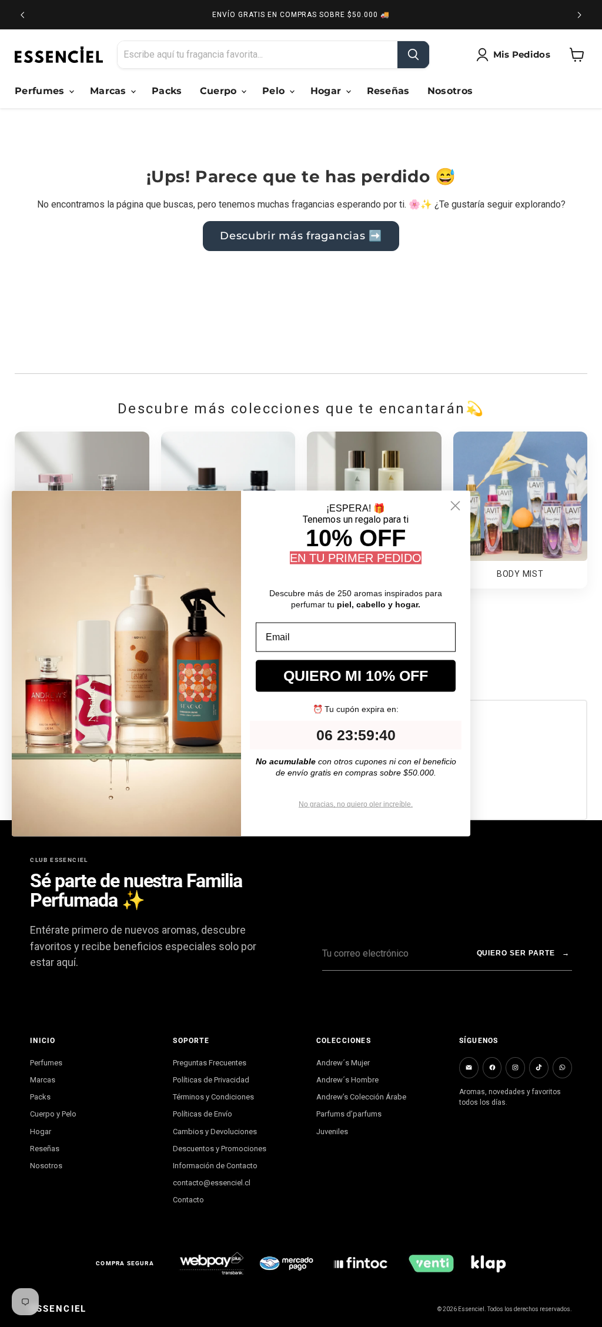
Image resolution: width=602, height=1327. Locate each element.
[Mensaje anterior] (22, 14)
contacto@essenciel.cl (211, 1182)
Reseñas (388, 90)
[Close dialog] (455, 505)
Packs (167, 90)
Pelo (275, 90)
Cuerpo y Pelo (53, 1113)
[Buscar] (413, 54)
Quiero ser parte (523, 953)
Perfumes (41, 90)
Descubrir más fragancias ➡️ (301, 235)
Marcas (109, 90)
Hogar (327, 90)
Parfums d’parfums (349, 1113)
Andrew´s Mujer (343, 1062)
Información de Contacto (215, 1165)
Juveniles (332, 1131)
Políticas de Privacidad (211, 1079)
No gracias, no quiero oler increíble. (356, 804)
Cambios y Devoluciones (215, 1131)
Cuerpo (220, 90)
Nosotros (450, 90)
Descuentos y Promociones (219, 1148)
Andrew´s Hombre (347, 1079)
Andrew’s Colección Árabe (361, 1096)
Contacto (188, 1199)
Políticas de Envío (202, 1113)
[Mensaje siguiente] (579, 14)
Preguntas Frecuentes (209, 1062)
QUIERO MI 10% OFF (355, 675)
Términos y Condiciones (213, 1096)
